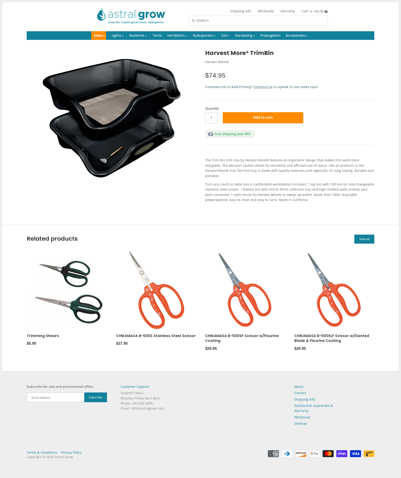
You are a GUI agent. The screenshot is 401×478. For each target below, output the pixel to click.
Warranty (288, 11)
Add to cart (263, 117)
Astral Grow (64, 457)
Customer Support (135, 386)
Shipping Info (240, 11)
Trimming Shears (43, 335)
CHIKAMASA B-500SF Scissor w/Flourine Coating (242, 338)
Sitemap (300, 423)
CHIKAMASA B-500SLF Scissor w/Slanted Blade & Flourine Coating (331, 338)
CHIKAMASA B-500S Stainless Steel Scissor (156, 335)
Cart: (312, 11)
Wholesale (266, 11)
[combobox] (263, 20)
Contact (300, 393)
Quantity (212, 109)
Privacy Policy (71, 452)
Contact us (263, 87)
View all (364, 239)
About (299, 386)
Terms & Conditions (42, 452)
